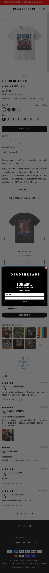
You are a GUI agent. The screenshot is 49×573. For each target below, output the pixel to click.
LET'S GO (24, 301)
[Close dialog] (46, 268)
